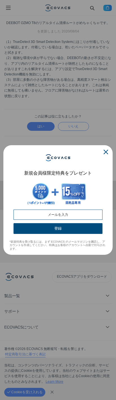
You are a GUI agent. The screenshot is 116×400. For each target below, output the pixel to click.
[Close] (106, 152)
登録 (58, 228)
